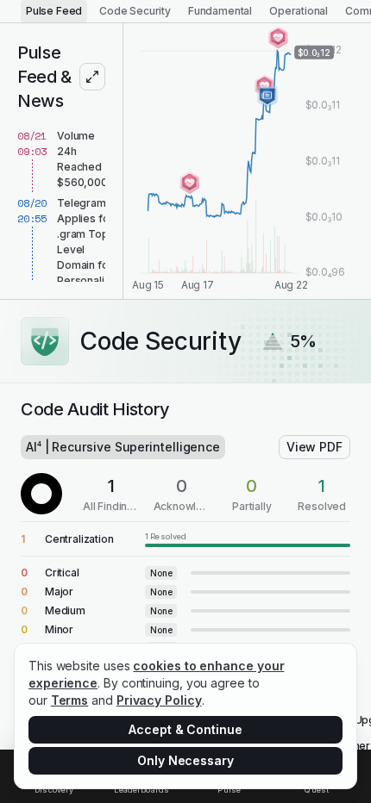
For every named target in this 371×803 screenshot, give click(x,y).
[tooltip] (247, 539)
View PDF (314, 446)
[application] (247, 161)
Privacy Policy (159, 700)
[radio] (54, 11)
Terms (70, 700)
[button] (185, 539)
